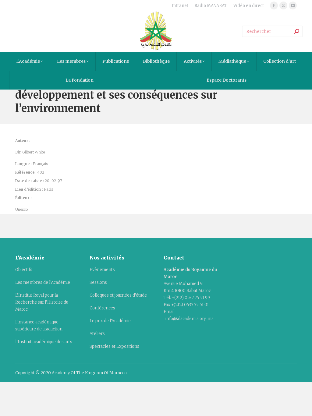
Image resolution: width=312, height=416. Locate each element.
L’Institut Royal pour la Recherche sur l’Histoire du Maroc (41, 302)
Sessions (98, 282)
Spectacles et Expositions (114, 346)
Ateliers (97, 333)
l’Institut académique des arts (43, 341)
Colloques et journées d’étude (118, 295)
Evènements (102, 269)
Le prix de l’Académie (110, 320)
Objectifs (23, 269)
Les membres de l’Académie (42, 282)
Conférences (102, 308)
